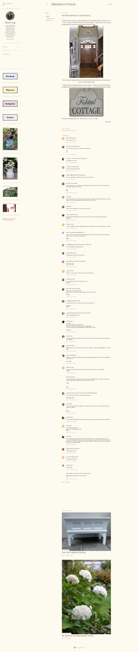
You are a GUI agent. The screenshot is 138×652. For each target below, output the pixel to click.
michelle (68, 417)
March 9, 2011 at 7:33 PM (71, 399)
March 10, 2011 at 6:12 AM (71, 432)
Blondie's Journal (70, 183)
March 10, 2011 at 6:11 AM (71, 421)
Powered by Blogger (80, 647)
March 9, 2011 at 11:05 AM (71, 266)
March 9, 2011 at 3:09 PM (71, 331)
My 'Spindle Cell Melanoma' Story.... (78, 636)
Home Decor (49, 20)
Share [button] (47, 12)
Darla (67, 206)
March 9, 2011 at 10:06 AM (71, 240)
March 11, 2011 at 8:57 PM (71, 461)
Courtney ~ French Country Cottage (75, 158)
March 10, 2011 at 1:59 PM (71, 444)
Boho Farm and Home (72, 288)
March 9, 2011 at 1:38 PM (71, 308)
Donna (68, 403)
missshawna (69, 279)
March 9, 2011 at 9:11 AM (71, 179)
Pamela (68, 321)
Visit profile (10, 39)
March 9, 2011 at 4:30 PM (71, 341)
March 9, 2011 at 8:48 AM (71, 154)
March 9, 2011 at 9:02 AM (71, 170)
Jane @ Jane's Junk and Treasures (74, 261)
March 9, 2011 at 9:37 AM (71, 202)
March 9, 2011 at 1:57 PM (71, 317)
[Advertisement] (86, 496)
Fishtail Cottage (63, 4)
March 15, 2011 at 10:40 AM (71, 478)
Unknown (68, 224)
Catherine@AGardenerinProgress (74, 175)
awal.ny (68, 336)
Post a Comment (66, 482)
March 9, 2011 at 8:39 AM (71, 142)
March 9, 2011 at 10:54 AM (71, 257)
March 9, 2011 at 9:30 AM (71, 192)
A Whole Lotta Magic (71, 146)
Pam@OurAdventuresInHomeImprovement (77, 244)
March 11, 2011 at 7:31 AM (71, 452)
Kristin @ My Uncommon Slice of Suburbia (76, 473)
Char (67, 196)
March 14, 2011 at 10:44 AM (71, 469)
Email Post (67, 128)
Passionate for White (71, 448)
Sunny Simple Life (70, 214)
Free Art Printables (71, 457)
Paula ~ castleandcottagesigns (74, 232)
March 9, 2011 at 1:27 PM (71, 296)
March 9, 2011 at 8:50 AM (71, 162)
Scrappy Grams (70, 253)
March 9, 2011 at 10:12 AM (71, 248)
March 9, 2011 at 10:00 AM (71, 228)
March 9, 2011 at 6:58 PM (71, 388)
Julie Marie (69, 345)
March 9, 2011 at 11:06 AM (71, 275)
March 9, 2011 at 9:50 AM (71, 210)
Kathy (67, 425)
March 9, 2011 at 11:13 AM (71, 284)
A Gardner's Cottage (71, 166)
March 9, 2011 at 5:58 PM (71, 372)
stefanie (68, 465)
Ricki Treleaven (70, 138)
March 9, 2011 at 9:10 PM (71, 413)
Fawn (67, 436)
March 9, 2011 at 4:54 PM (71, 351)
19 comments (68, 638)
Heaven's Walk (70, 355)
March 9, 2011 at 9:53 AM (71, 220)
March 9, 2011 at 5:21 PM (71, 363)
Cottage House (50, 18)
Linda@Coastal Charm (71, 300)
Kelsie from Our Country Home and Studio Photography (80, 393)
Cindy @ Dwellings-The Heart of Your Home (77, 313)
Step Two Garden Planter (74, 552)
